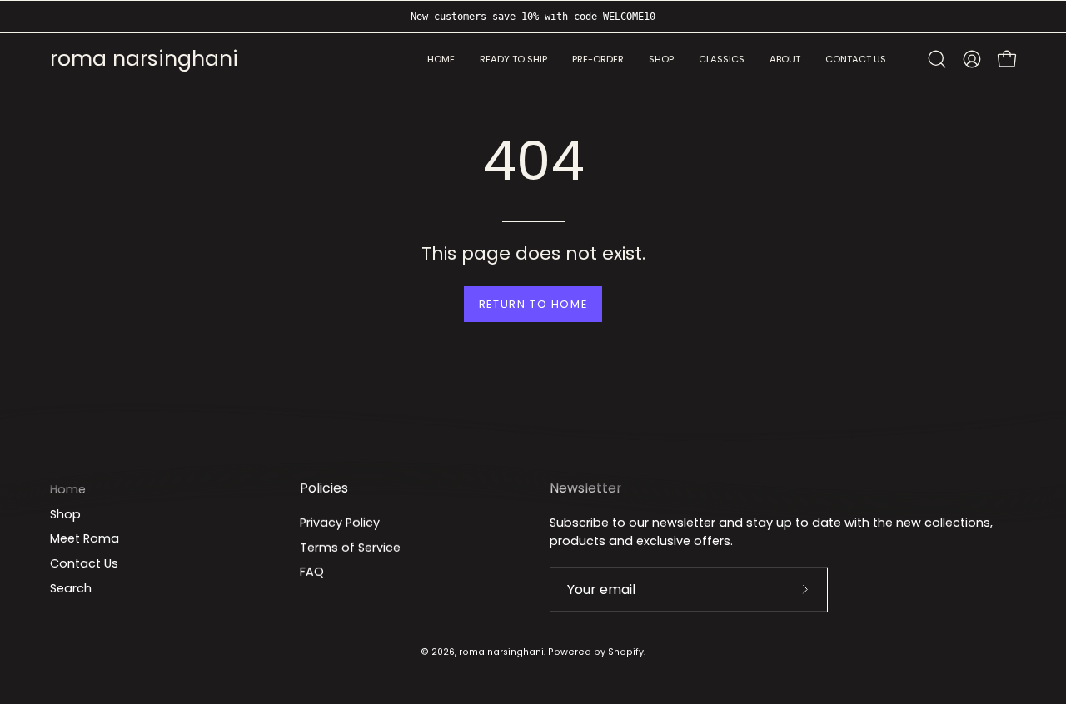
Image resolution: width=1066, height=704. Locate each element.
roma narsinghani (144, 59)
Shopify (626, 652)
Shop (65, 514)
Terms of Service (350, 546)
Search (71, 588)
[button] (785, 59)
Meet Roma (84, 538)
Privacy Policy (340, 522)
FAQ (312, 571)
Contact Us (84, 563)
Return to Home (533, 304)
